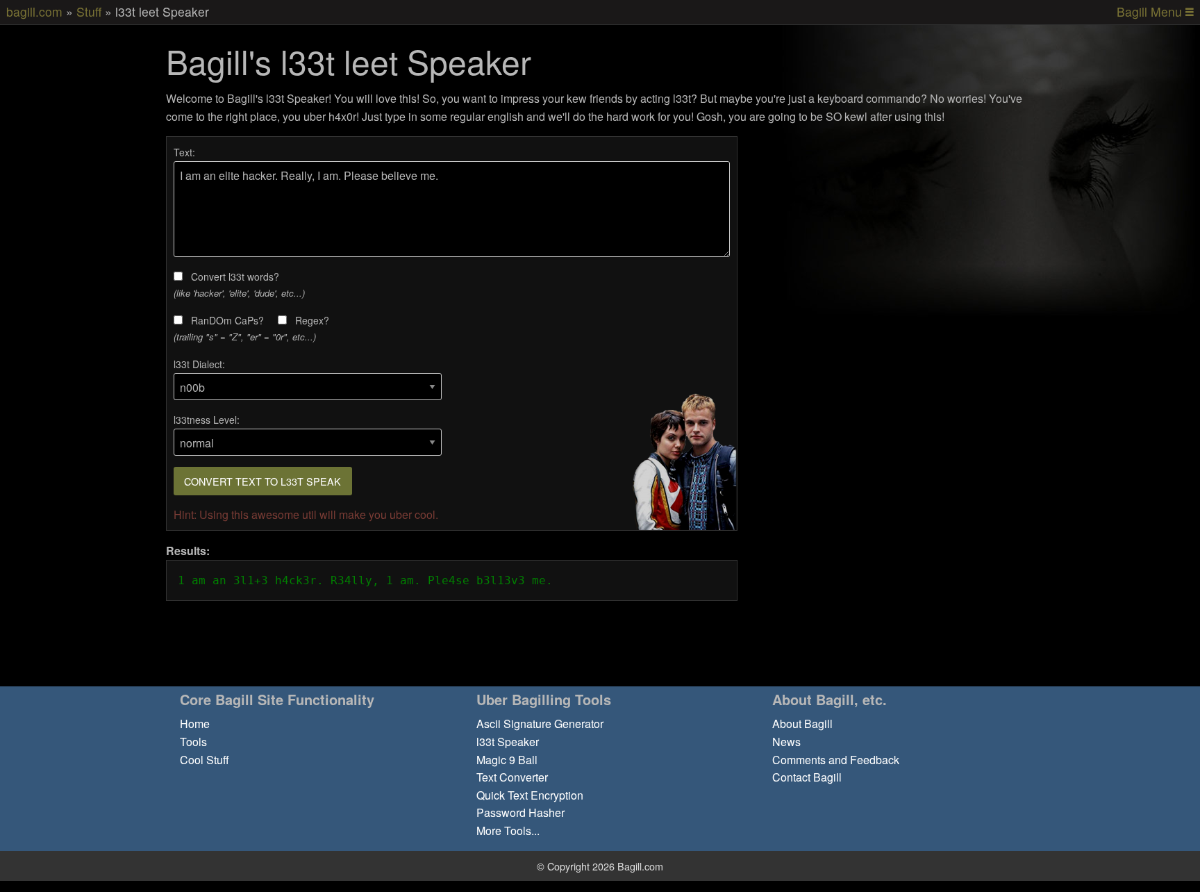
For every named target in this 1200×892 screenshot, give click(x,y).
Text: (184, 152)
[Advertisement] (896, 233)
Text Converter (512, 777)
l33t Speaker (507, 742)
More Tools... (508, 831)
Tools (193, 742)
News (786, 742)
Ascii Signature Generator (539, 724)
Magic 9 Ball (507, 760)
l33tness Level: (207, 420)
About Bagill (802, 724)
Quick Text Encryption (529, 795)
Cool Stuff (204, 760)
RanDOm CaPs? (227, 320)
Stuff (88, 11)
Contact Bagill (807, 777)
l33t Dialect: (199, 364)
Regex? (312, 320)
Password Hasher (520, 812)
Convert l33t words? (235, 276)
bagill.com (34, 11)
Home (195, 724)
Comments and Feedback (835, 760)
